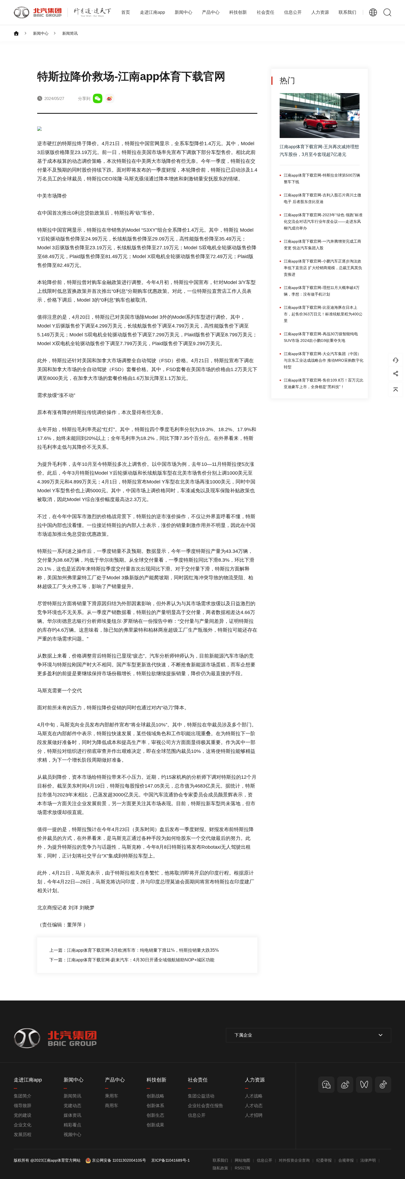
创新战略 (155, 1096)
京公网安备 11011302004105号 (119, 1160)
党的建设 (22, 1115)
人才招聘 (254, 1115)
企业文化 (22, 1125)
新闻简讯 (70, 33)
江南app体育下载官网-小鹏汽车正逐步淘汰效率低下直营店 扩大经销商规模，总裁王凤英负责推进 (323, 268)
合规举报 (346, 1160)
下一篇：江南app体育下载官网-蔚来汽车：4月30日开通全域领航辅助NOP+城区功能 (131, 960)
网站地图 (242, 1160)
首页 (125, 12)
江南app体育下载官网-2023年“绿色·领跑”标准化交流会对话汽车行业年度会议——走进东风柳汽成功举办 (323, 221)
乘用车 (111, 1096)
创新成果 (155, 1125)
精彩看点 (72, 1125)
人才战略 (254, 1096)
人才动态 (254, 1105)
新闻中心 (40, 33)
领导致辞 (22, 1105)
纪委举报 (324, 1160)
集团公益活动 (201, 1096)
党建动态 (72, 1105)
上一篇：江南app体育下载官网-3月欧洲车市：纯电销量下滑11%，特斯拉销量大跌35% (134, 950)
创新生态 (155, 1115)
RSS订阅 (242, 1168)
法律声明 (368, 1160)
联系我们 (347, 12)
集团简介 (22, 1096)
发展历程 (22, 1134)
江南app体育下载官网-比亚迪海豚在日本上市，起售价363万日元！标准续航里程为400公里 (323, 314)
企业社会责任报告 (205, 1105)
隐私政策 (220, 1168)
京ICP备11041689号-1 (170, 1160)
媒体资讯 (72, 1115)
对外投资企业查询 (294, 1160)
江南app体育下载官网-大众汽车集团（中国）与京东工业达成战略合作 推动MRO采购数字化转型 (323, 360)
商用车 (111, 1105)
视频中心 (72, 1134)
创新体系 (155, 1105)
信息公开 (197, 1115)
